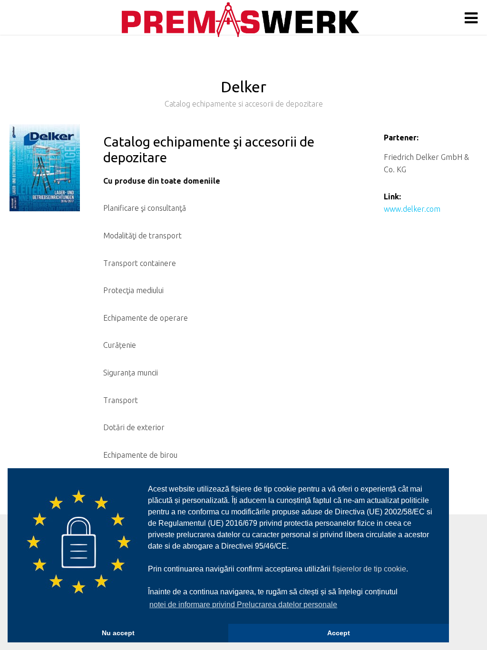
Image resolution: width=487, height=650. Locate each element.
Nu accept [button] (118, 633)
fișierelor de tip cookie (369, 569)
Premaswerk (241, 19)
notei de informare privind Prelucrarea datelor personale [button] (243, 605)
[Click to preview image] (45, 173)
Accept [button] (338, 633)
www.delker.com (412, 209)
